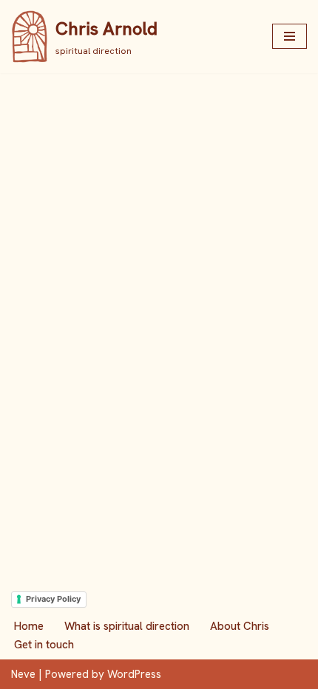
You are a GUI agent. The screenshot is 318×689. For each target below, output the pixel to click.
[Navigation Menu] (289, 36)
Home (29, 626)
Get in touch (44, 644)
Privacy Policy (53, 599)
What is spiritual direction (126, 626)
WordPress (134, 674)
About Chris (239, 626)
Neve (23, 674)
